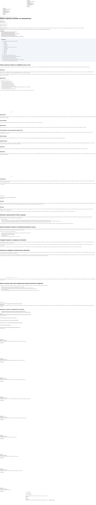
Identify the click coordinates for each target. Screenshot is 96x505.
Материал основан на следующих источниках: (10, 60)
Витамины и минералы (31, 1)
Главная (1, 17)
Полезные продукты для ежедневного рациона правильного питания (11, 322)
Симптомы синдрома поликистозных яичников (9, 35)
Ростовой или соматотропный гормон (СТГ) (10, 47)
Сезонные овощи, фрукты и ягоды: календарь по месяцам (9, 320)
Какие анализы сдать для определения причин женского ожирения (12, 36)
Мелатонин (5, 46)
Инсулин (5, 42)
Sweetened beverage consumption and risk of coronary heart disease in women (13, 311)
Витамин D (5, 43)
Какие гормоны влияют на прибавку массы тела (10, 41)
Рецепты (28, 0)
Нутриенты (29, 2)
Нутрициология (5, 12)
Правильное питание (6, 11)
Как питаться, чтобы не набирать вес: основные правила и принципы (11, 303)
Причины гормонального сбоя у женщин (8, 32)
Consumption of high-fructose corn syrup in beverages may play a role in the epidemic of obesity (16, 312)
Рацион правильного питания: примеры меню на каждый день (10, 327)
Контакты (28, 6)
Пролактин (5, 44)
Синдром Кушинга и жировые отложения (8, 34)
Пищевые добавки (14, 314)
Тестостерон (6, 45)
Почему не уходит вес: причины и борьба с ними (8, 197)
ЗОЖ (28, 5)
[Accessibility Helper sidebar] (1, 8)
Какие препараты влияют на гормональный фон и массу (10, 33)
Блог (3, 17)
